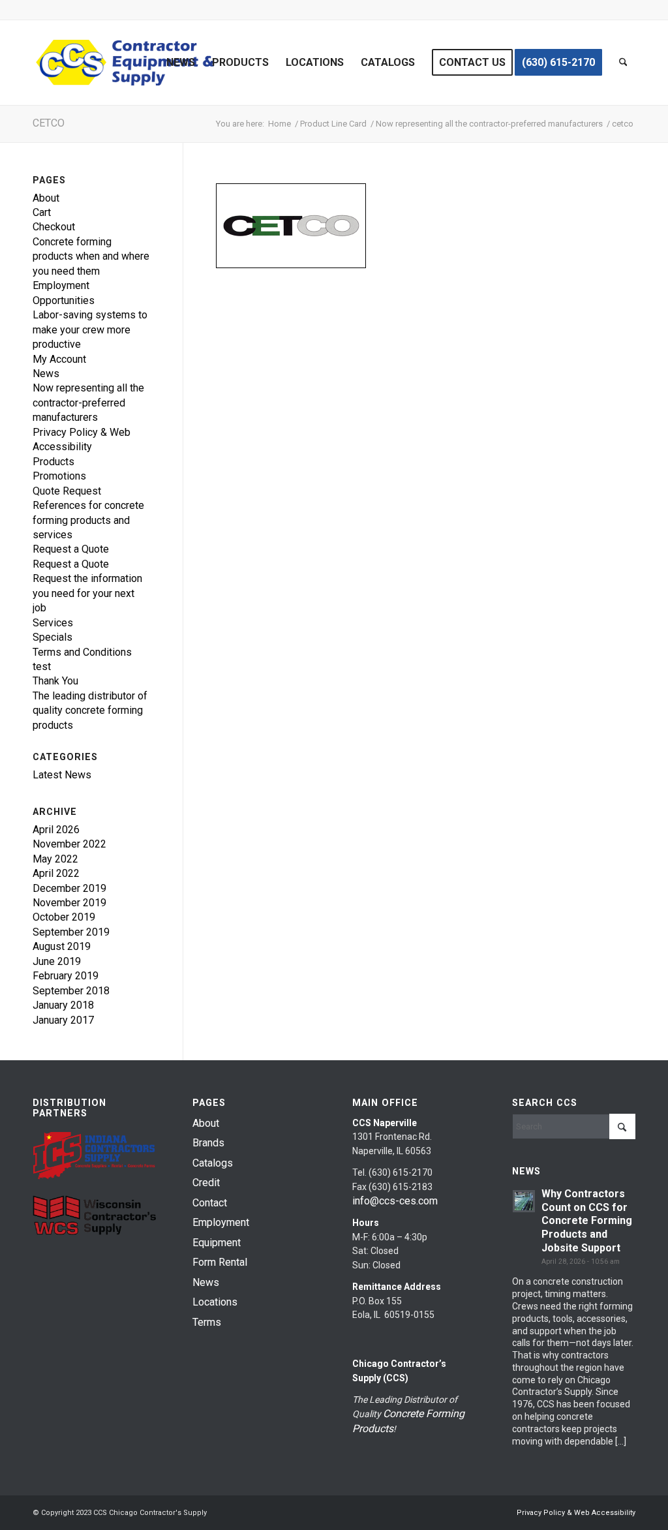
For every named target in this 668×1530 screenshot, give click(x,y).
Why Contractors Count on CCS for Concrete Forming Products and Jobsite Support (586, 1220)
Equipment (216, 1242)
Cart (42, 212)
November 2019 (69, 902)
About (46, 198)
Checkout (54, 227)
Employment (220, 1222)
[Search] (623, 62)
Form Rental (219, 1262)
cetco (49, 123)
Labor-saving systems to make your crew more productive (90, 329)
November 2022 (69, 844)
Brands (208, 1143)
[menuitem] (181, 62)
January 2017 (63, 1020)
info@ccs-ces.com (395, 1201)
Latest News (62, 775)
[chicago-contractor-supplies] (125, 62)
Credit (206, 1182)
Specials (52, 637)
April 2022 (56, 873)
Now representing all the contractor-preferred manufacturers (88, 402)
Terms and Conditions (82, 652)
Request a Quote (71, 549)
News (46, 373)
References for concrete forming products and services (88, 520)
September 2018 (71, 991)
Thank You (55, 681)
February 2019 (66, 976)
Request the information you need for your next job (87, 593)
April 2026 (56, 829)
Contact (209, 1203)
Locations (214, 1302)
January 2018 (63, 1005)
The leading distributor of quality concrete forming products (90, 710)
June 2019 (57, 961)
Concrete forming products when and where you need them (91, 256)
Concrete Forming (423, 1413)
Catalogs (212, 1163)
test (42, 666)
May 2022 (55, 859)
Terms (206, 1322)
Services (53, 623)
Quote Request (67, 491)
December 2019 (69, 888)
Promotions (59, 476)
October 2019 (64, 917)
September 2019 (71, 932)
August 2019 (62, 946)
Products (53, 461)
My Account (59, 359)
